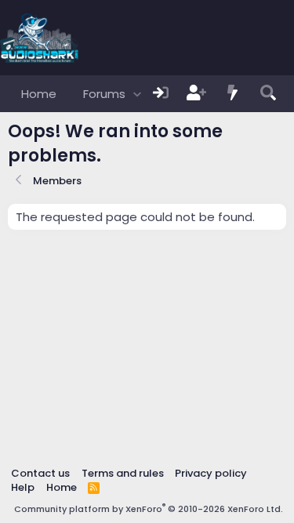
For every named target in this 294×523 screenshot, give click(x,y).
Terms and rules (123, 473)
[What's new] (233, 94)
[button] (137, 93)
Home (38, 93)
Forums (104, 93)
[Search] (268, 94)
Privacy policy (211, 473)
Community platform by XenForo (148, 509)
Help (22, 487)
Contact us (40, 473)
